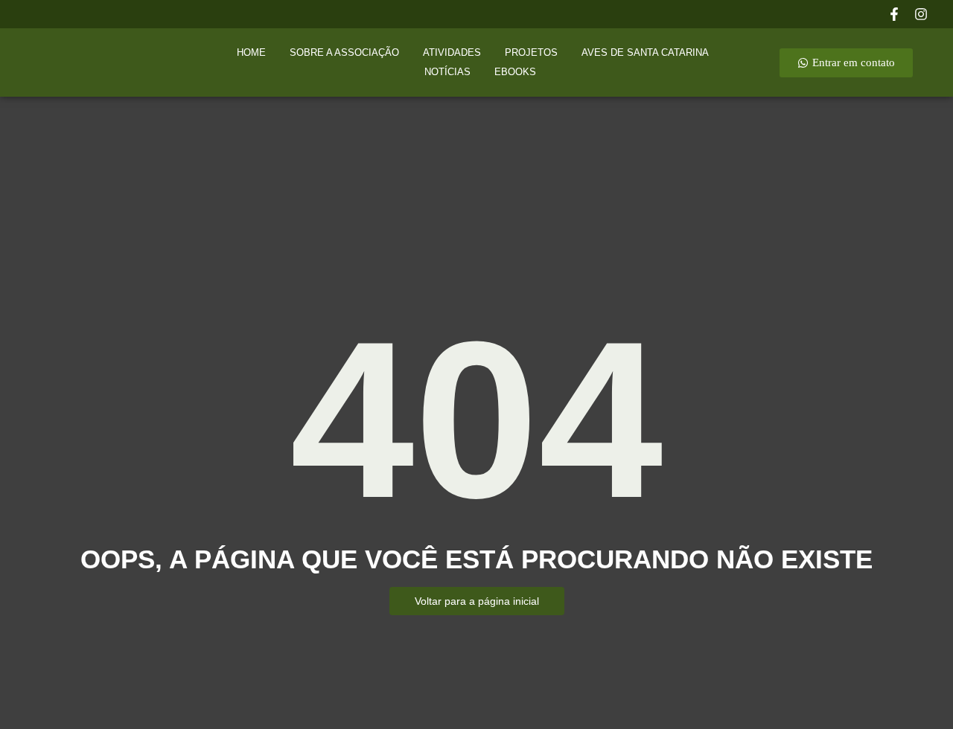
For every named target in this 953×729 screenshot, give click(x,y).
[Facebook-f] (894, 14)
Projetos (531, 52)
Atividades (452, 52)
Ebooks (515, 71)
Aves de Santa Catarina (645, 52)
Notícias (447, 71)
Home (251, 52)
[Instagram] (921, 14)
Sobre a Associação (344, 52)
